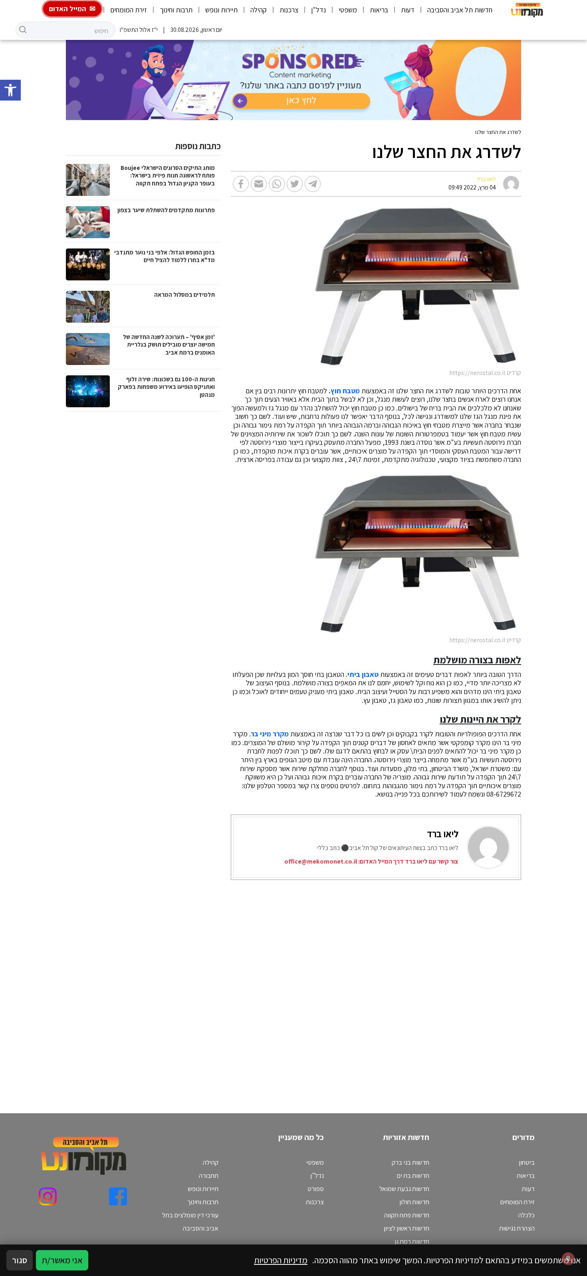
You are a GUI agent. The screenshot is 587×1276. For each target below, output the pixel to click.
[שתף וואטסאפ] (277, 184)
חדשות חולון (414, 1201)
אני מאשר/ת (62, 1260)
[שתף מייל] (259, 184)
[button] (10, 90)
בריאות (379, 9)
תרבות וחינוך (176, 9)
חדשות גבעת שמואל (404, 1188)
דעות (407, 9)
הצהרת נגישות (517, 1228)
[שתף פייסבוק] (241, 184)
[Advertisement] (356, 986)
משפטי (348, 9)
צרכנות (289, 9)
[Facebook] (118, 1196)
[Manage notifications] (568, 1258)
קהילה (258, 9)
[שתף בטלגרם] (313, 184)
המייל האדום (67, 8)
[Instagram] (48, 1196)
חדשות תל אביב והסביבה (459, 9)
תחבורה (208, 1175)
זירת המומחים (128, 9)
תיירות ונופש (221, 9)
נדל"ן (318, 9)
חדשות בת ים (413, 1175)
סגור (19, 1260)
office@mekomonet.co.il (320, 861)
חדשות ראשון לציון (406, 1228)
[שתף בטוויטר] (295, 184)
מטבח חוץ (345, 391)
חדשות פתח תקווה (406, 1215)
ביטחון (527, 1162)
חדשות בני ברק (410, 1162)
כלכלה (526, 1215)
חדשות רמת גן (412, 1241)
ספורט (315, 1188)
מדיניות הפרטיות (280, 1260)
